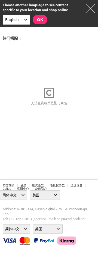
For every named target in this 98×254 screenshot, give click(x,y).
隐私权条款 (57, 185)
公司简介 (41, 189)
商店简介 (9, 185)
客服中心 (23, 189)
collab (7, 189)
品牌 (23, 185)
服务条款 (38, 185)
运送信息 (76, 185)
